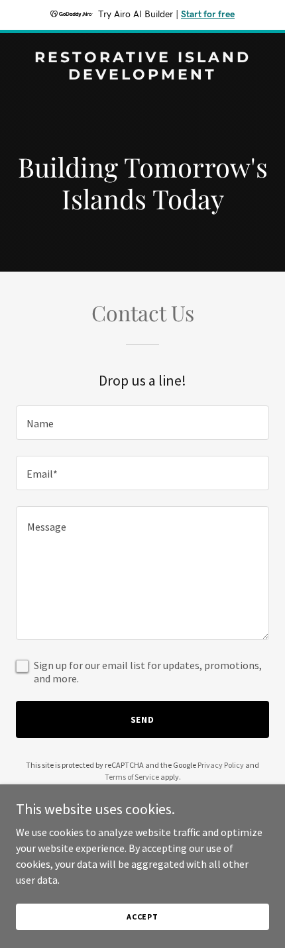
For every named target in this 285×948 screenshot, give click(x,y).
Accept (142, 917)
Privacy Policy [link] (221, 765)
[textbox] (142, 422)
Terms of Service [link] (132, 777)
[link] (142, 75)
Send (143, 719)
